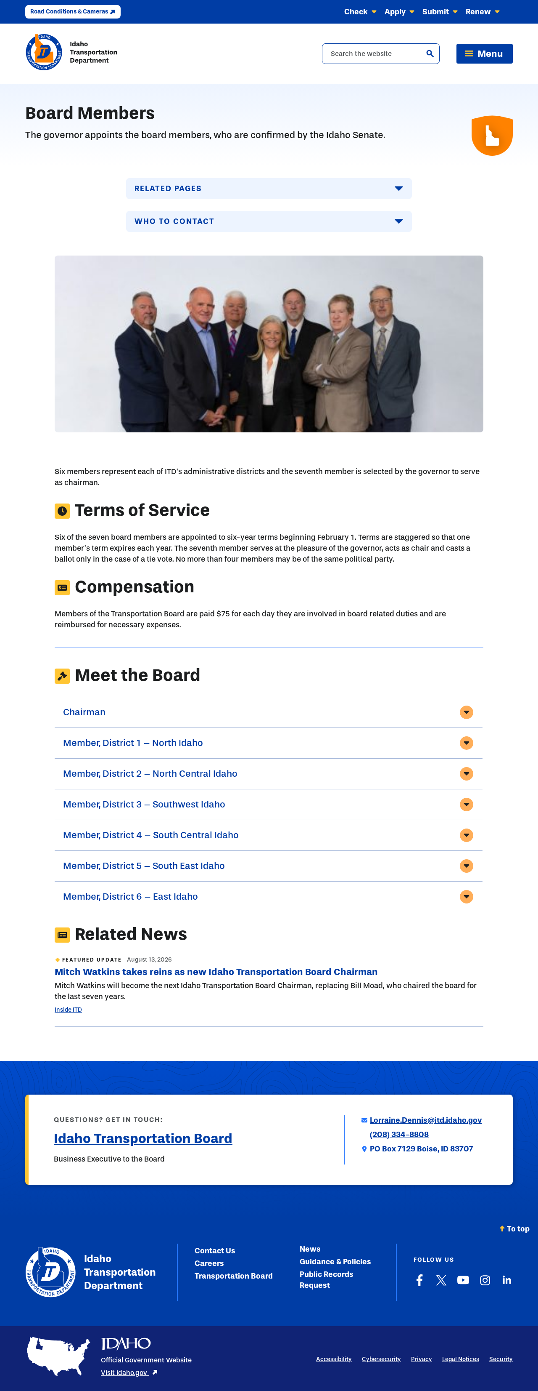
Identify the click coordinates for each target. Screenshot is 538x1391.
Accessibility (334, 1359)
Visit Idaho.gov (125, 1373)
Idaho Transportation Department (118, 1272)
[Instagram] (485, 1284)
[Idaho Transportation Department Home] (71, 54)
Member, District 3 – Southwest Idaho (144, 804)
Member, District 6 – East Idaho (130, 896)
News (310, 1249)
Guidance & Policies (335, 1261)
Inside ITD (68, 1009)
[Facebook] (419, 1284)
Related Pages (168, 188)
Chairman (84, 712)
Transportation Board (234, 1276)
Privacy (421, 1359)
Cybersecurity (381, 1359)
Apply (395, 11)
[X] (441, 1284)
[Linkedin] (507, 1284)
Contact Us (215, 1250)
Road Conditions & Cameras (69, 11)
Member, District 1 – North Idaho (133, 743)
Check (356, 11)
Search (430, 53)
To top (518, 1229)
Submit (435, 11)
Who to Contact (174, 221)
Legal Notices (460, 1359)
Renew (478, 11)
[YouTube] (463, 1284)
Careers (209, 1263)
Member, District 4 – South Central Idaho (151, 835)
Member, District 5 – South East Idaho (144, 866)
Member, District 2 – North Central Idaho (150, 773)
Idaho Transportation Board (143, 1138)
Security (501, 1359)
